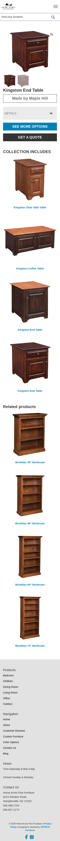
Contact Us (9, 747)
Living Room (10, 692)
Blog (5, 753)
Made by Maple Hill (30, 98)
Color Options (11, 742)
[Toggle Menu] (55, 6)
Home (6, 719)
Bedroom (8, 675)
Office (6, 698)
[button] (51, 34)
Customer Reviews (14, 730)
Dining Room (10, 686)
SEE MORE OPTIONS (30, 126)
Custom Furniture (13, 736)
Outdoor (8, 704)
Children (8, 681)
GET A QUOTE (30, 137)
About (6, 725)
